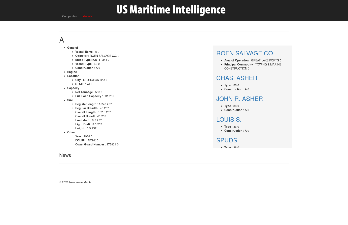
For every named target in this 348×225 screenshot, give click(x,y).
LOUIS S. (228, 119)
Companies (69, 16)
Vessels (87, 16)
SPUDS (226, 140)
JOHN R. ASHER (239, 98)
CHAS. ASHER (236, 77)
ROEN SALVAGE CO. (245, 53)
